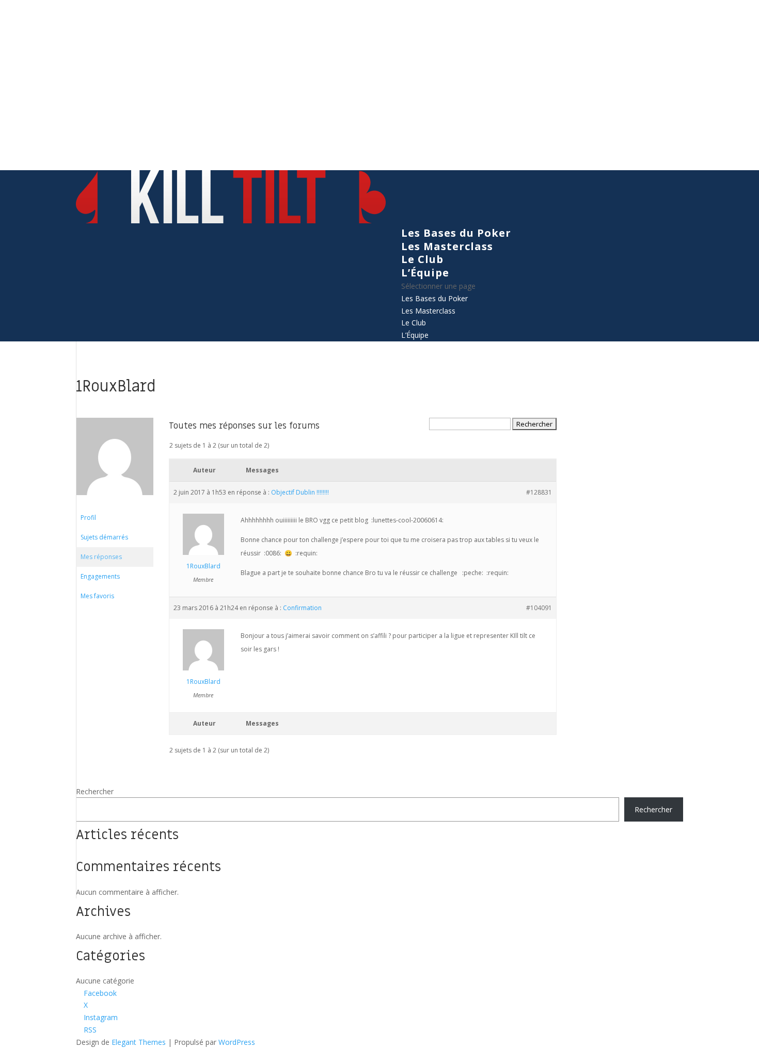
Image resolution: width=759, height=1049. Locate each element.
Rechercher (95, 791)
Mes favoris (97, 596)
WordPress (236, 1042)
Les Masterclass (447, 246)
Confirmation (302, 607)
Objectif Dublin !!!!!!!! (300, 492)
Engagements (100, 576)
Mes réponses (101, 556)
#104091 (539, 607)
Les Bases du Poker (456, 233)
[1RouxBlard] (114, 503)
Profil (88, 517)
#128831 (539, 492)
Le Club (422, 259)
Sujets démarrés (104, 537)
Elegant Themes (139, 1042)
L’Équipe (425, 273)
